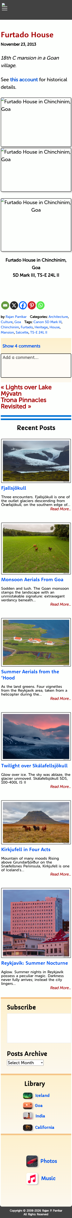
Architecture (58, 317)
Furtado (27, 327)
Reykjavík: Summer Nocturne (34, 963)
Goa (17, 322)
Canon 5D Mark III (47, 322)
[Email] (5, 305)
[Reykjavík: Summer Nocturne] (36, 923)
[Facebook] (23, 305)
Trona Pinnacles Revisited (23, 403)
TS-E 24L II (38, 332)
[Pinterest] (32, 305)
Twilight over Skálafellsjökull (34, 765)
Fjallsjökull (13, 488)
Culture (7, 322)
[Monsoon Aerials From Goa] (36, 548)
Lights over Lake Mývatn (26, 390)
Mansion (7, 332)
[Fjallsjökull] (36, 461)
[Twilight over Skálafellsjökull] (36, 736)
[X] (14, 305)
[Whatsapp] (40, 305)
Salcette (22, 332)
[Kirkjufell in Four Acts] (36, 822)
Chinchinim (10, 327)
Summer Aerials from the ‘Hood (30, 674)
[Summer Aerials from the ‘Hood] (36, 642)
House (55, 327)
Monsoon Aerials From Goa (32, 579)
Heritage (41, 327)
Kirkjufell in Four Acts (25, 849)
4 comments (21, 346)
